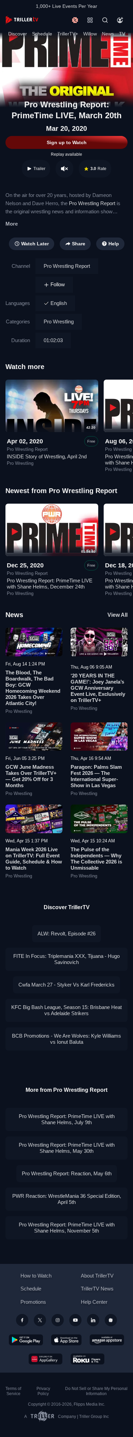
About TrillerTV (97, 1276)
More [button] (11, 224)
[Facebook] (22, 1320)
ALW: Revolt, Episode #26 (66, 933)
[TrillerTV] (21, 20)
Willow (90, 33)
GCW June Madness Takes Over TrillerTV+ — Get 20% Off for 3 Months (31, 776)
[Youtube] (75, 1320)
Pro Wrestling (59, 321)
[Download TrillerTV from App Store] (66, 1339)
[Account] (120, 20)
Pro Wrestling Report (92, 203)
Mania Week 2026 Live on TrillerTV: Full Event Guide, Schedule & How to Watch (33, 858)
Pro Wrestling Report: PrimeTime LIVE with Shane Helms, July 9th (67, 1119)
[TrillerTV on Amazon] (107, 1339)
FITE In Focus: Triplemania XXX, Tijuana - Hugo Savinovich (66, 959)
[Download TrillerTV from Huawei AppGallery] (45, 1359)
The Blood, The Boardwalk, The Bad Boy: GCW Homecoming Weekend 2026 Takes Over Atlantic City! (32, 688)
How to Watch (35, 1276)
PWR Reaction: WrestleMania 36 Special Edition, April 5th (66, 1199)
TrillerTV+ (67, 33)
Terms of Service (13, 1391)
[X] (40, 1320)
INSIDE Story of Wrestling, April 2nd (47, 456)
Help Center (94, 1302)
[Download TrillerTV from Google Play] (26, 1339)
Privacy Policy (43, 1391)
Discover (17, 33)
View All (117, 615)
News (108, 33)
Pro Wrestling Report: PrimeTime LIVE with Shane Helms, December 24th (49, 584)
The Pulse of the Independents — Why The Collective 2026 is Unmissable (96, 858)
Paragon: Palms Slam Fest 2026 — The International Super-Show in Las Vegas (96, 776)
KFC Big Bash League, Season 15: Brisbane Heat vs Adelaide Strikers (66, 1010)
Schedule (42, 33)
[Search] (105, 20)
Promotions (33, 1302)
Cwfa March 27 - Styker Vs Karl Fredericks (66, 985)
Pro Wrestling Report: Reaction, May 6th (67, 1173)
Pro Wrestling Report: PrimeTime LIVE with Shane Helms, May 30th (67, 1148)
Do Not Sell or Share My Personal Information (96, 1391)
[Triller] (111, 1320)
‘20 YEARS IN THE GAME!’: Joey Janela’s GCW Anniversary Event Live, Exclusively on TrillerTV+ (98, 688)
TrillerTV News (97, 1288)
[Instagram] (57, 1320)
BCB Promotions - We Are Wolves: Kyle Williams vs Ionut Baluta (66, 1039)
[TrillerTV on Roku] (88, 1359)
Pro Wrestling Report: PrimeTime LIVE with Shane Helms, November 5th (67, 1228)
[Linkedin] (93, 1320)
